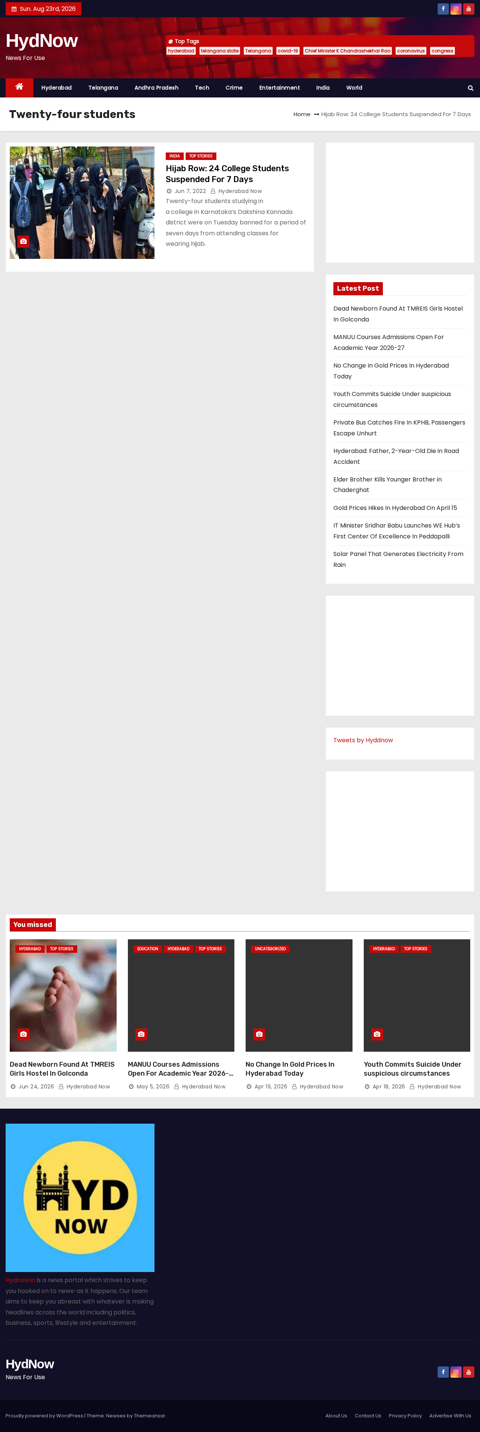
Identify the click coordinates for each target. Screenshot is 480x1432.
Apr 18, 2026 (389, 1086)
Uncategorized (270, 949)
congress (442, 51)
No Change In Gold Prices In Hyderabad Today (290, 1069)
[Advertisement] (399, 202)
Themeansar (149, 1415)
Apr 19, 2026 (271, 1086)
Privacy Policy (405, 1415)
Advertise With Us (450, 1415)
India (323, 87)
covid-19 (288, 51)
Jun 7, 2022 (190, 191)
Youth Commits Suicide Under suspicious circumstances (413, 1069)
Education (147, 949)
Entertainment (280, 87)
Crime (234, 87)
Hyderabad (57, 87)
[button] (470, 88)
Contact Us (368, 1415)
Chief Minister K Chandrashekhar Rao (347, 51)
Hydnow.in (20, 1280)
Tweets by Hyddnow (363, 740)
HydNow (41, 40)
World (354, 87)
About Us (336, 1415)
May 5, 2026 (153, 1086)
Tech (202, 87)
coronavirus (411, 51)
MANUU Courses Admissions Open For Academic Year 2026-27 (178, 1073)
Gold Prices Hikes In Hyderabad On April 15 (395, 508)
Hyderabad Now (239, 191)
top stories (201, 156)
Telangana (258, 51)
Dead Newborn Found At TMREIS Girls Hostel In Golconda (62, 1069)
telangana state (219, 51)
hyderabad (181, 51)
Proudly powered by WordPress (45, 1415)
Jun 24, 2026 (36, 1086)
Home (302, 114)
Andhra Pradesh (156, 87)
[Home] (19, 87)
